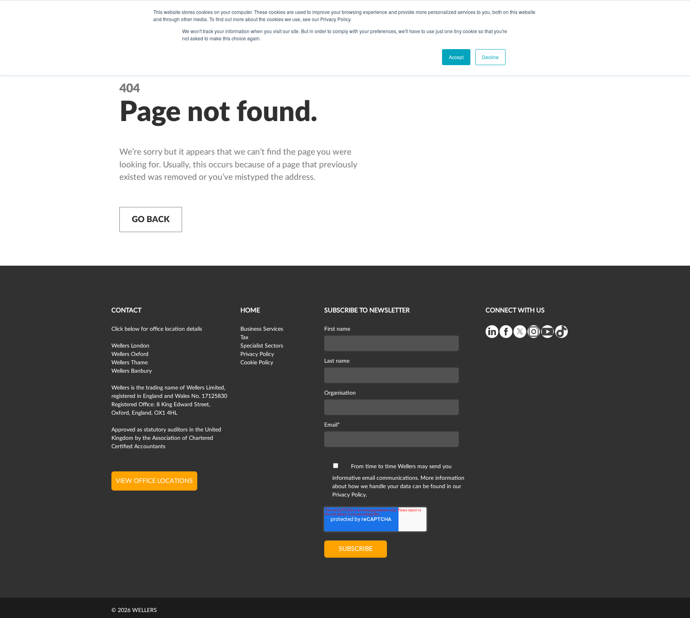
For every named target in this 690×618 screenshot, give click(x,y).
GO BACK (151, 219)
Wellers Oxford (130, 354)
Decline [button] (490, 57)
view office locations (154, 481)
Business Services (261, 329)
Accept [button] (456, 57)
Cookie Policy (256, 363)
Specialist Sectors (261, 346)
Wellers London (130, 346)
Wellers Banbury (131, 371)
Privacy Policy (257, 354)
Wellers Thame (129, 363)
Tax (244, 337)
